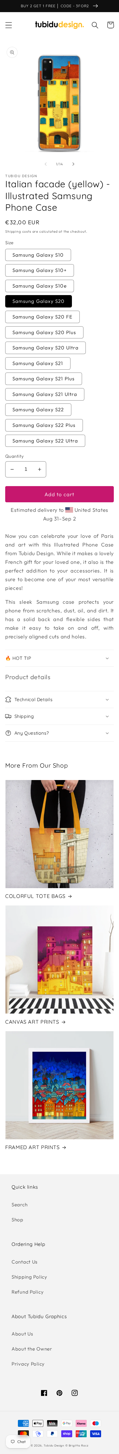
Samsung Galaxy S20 (38, 301)
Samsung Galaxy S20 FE (42, 317)
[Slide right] (73, 164)
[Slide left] (45, 164)
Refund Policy (28, 1292)
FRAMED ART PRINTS (32, 1147)
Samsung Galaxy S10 (38, 255)
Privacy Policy (28, 1364)
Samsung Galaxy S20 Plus (44, 332)
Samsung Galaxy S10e (39, 286)
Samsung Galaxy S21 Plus (43, 378)
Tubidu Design (54, 1445)
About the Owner (32, 1349)
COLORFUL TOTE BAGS (35, 896)
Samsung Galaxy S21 (37, 363)
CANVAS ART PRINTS (32, 1021)
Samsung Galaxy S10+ (39, 270)
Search (19, 1204)
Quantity (14, 456)
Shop (17, 1219)
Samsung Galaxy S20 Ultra (45, 347)
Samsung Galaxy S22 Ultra (45, 441)
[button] (8, 25)
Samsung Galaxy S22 (38, 409)
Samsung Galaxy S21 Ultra (44, 394)
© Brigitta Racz (76, 1445)
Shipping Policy (29, 1277)
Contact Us (25, 1262)
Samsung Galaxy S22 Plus (44, 425)
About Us (22, 1334)
